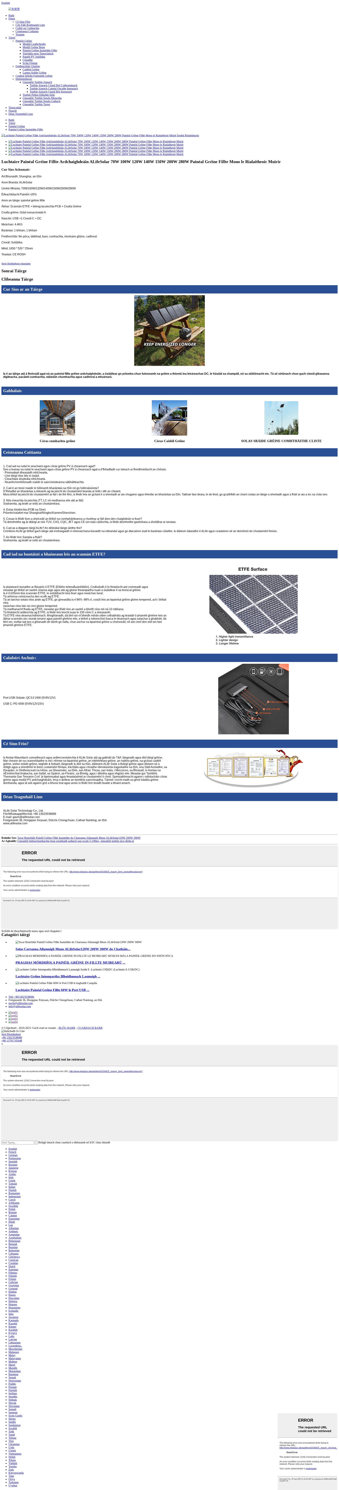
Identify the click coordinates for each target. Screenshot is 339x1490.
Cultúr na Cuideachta (27, 28)
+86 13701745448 (11, 1040)
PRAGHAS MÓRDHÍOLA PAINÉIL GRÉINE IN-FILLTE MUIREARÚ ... (70, 962)
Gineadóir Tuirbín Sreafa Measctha (42, 98)
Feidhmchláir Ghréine (28, 66)
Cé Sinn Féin (23, 21)
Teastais (20, 34)
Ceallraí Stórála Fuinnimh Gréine (34, 75)
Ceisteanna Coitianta (27, 31)
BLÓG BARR (67, 1027)
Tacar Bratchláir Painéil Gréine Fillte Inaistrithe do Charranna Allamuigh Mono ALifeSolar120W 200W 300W (79, 837)
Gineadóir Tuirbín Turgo (36, 104)
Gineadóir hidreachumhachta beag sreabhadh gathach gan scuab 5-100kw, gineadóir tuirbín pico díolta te (75, 841)
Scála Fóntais (30, 63)
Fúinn (11, 18)
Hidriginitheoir (24, 78)
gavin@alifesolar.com (20, 1003)
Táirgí (11, 37)
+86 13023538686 (11, 1037)
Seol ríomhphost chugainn (16, 263)
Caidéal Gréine (31, 69)
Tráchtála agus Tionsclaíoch (38, 53)
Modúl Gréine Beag (34, 47)
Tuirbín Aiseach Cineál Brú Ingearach (51, 91)
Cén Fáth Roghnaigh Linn (30, 24)
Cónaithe (28, 59)
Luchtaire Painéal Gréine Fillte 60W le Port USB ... (52, 990)
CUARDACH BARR (90, 1027)
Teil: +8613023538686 (21, 996)
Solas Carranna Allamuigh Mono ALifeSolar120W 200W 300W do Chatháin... (73, 949)
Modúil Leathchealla (34, 44)
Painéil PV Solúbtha (34, 56)
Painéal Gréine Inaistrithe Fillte (40, 50)
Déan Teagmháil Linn (20, 113)
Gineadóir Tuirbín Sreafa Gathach (41, 101)
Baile (11, 15)
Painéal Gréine (24, 40)
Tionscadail (14, 107)
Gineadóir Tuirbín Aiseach (37, 82)
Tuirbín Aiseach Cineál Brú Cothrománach (53, 85)
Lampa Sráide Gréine (34, 72)
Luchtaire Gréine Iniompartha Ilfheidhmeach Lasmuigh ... (58, 976)
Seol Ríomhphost (11, 1034)
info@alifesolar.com (19, 1006)
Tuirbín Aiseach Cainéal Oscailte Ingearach (54, 88)
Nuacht (12, 110)
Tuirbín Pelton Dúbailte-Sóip (39, 94)
